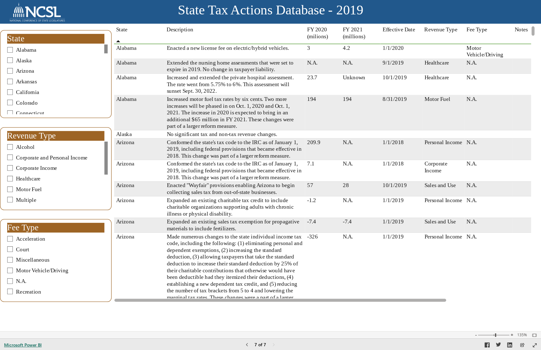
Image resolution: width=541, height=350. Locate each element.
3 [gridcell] (308, 47)
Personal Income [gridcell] (443, 142)
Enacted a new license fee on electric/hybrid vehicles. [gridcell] (228, 47)
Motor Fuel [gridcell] (437, 99)
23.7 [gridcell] (312, 77)
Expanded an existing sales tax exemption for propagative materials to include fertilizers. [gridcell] (233, 225)
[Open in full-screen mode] (534, 345)
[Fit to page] (532, 335)
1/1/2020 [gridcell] (393, 47)
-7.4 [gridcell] (311, 221)
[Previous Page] (247, 345)
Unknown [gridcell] (354, 77)
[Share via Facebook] (487, 345)
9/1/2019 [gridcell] (393, 62)
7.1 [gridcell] (310, 163)
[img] (37, 12)
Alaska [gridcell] (124, 134)
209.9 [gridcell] (313, 142)
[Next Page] (274, 345)
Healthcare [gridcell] (436, 62)
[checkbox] (56, 49)
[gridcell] (443, 51)
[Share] (522, 345)
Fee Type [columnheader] (476, 29)
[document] (270, 12)
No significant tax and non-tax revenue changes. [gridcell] (222, 134)
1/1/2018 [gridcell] (393, 142)
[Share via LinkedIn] (509, 345)
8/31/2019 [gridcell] (395, 99)
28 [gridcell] (346, 185)
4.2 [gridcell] (346, 47)
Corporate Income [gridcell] (435, 167)
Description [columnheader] (180, 29)
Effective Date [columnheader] (399, 29)
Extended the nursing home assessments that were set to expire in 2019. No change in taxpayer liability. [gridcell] (230, 65)
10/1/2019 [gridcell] (395, 77)
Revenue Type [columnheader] (440, 29)
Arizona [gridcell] (125, 142)
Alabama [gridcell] (126, 47)
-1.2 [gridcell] (311, 200)
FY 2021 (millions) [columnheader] (354, 32)
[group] (270, 12)
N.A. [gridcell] (312, 62)
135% (522, 334)
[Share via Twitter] (498, 345)
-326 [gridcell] (312, 236)
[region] (270, 152)
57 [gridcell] (310, 185)
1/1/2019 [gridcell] (393, 200)
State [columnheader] (121, 29)
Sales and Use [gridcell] (440, 185)
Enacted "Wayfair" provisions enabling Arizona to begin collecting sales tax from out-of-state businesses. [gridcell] (231, 188)
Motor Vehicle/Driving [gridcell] (484, 51)
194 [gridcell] (311, 99)
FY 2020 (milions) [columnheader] (317, 32)
